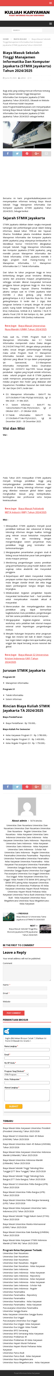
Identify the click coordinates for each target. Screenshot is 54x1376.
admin (23, 78)
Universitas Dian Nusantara (19, 825)
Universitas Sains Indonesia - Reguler (21, 852)
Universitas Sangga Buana (19, 867)
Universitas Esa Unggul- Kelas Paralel (20, 1327)
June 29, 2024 (10, 78)
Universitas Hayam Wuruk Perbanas (32, 888)
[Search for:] (27, 30)
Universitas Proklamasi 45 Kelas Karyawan (22, 1340)
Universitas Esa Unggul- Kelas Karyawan (21, 1324)
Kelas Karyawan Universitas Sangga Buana (23, 1314)
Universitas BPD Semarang (15, 1330)
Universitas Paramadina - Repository (33, 855)
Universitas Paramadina (15, 858)
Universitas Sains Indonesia (15, 1269)
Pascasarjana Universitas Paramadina (32, 864)
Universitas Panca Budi (23, 894)
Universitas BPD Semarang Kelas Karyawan (23, 1333)
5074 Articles (36, 820)
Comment (7, 963)
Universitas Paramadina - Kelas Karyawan (22, 1301)
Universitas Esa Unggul (39, 870)
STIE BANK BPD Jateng (35, 879)
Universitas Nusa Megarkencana (18, 1359)
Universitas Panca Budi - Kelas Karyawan (22, 1356)
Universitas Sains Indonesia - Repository (32, 840)
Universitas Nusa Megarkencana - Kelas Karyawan (26, 1362)
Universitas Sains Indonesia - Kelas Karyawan (27, 843)
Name (6, 984)
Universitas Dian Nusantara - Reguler (20, 1262)
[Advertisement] (27, 178)
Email (5, 993)
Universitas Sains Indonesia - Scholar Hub (27, 849)
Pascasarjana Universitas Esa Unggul (21, 873)
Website (6, 1001)
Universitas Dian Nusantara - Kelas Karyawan (24, 1266)
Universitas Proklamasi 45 (15, 1336)
